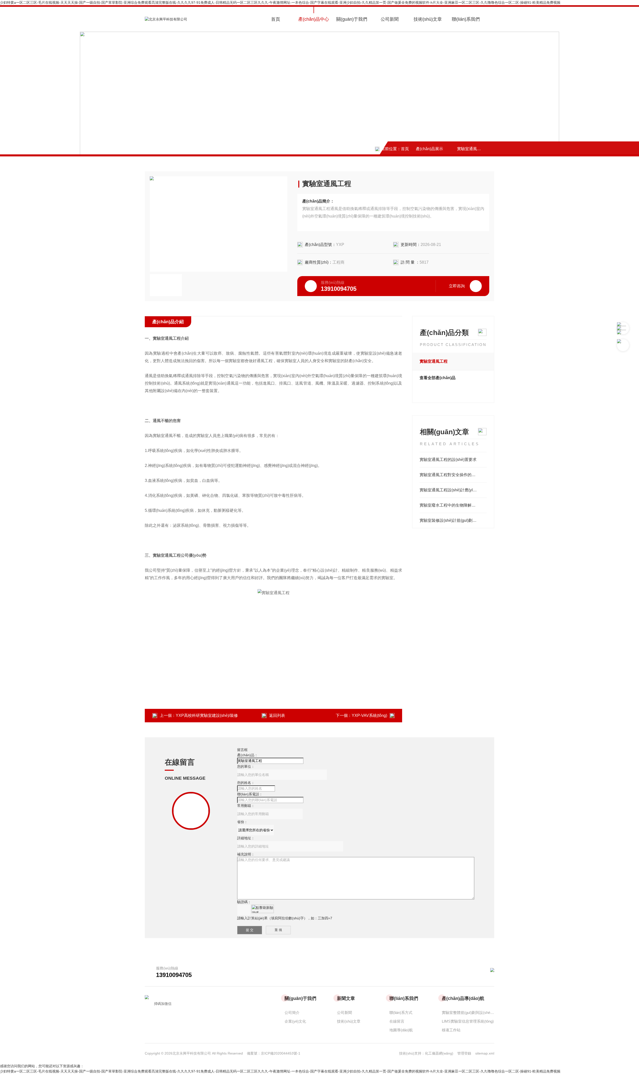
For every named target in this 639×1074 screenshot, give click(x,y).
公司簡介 (292, 1012)
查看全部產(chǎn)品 (438, 378)
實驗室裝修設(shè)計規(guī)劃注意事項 (453, 520)
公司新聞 (390, 19)
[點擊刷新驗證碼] (262, 909)
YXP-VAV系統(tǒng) (369, 715)
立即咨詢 (457, 286)
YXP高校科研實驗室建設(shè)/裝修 (207, 715)
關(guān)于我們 (351, 19)
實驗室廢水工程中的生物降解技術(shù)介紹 (453, 505)
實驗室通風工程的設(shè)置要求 (448, 459)
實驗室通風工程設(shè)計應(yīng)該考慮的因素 (453, 490)
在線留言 (396, 1021)
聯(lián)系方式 (400, 1012)
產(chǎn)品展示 (429, 149)
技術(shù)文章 (428, 19)
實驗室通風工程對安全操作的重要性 (451, 475)
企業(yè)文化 (295, 1021)
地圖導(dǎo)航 (401, 1030)
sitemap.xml (484, 1053)
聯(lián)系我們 (466, 19)
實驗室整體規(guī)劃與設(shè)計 (468, 1012)
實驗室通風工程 (471, 149)
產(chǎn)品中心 (313, 19)
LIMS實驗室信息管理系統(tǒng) (468, 1021)
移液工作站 (451, 1030)
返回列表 (277, 715)
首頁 (275, 19)
